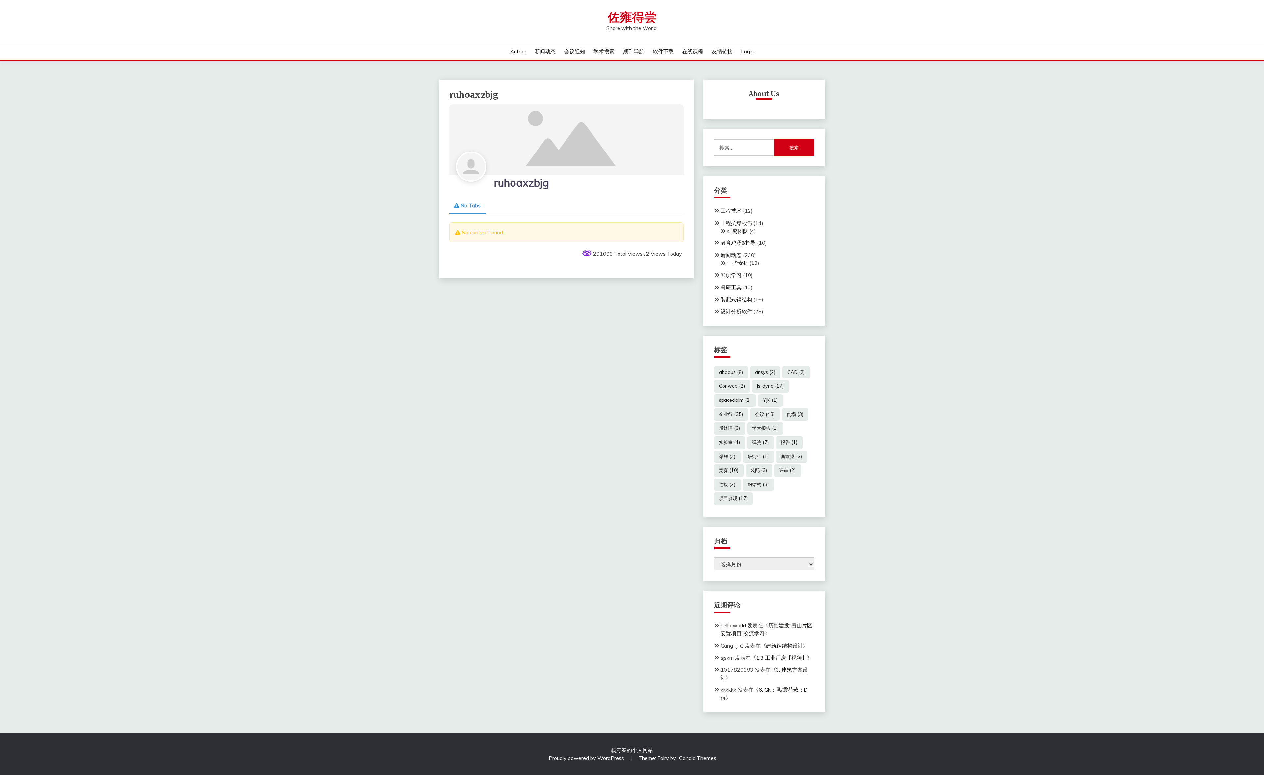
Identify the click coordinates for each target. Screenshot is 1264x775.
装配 (758, 470)
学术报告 (765, 428)
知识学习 (731, 275)
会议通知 (574, 51)
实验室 (729, 442)
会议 (765, 414)
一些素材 (737, 263)
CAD (796, 372)
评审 (787, 470)
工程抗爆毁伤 (736, 223)
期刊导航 (633, 51)
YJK (770, 400)
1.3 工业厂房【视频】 (781, 657)
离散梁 (791, 456)
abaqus (731, 372)
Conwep (732, 386)
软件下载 (663, 51)
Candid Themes (697, 758)
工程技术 (731, 211)
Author (518, 51)
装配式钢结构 (736, 299)
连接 (727, 484)
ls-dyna (770, 386)
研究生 (758, 456)
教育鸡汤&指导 (738, 242)
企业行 (731, 414)
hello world (733, 625)
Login (747, 51)
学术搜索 (604, 51)
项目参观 (733, 498)
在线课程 (692, 51)
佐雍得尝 (632, 17)
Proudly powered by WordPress (587, 758)
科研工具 (731, 287)
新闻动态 (545, 51)
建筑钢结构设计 (784, 645)
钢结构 (758, 484)
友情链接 (722, 51)
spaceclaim (735, 400)
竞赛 (729, 470)
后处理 (729, 428)
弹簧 (760, 442)
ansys (765, 372)
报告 (789, 442)
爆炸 (727, 456)
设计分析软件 (736, 311)
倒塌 (795, 414)
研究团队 (737, 231)
